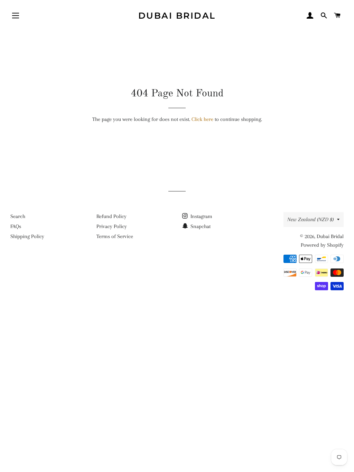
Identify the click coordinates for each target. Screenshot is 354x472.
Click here (202, 119)
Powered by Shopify (322, 245)
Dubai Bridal (177, 15)
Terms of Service (114, 236)
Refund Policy (111, 216)
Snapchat (200, 226)
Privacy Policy (111, 226)
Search (17, 216)
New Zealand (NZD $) (310, 219)
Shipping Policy (27, 236)
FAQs (15, 226)
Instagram (200, 216)
